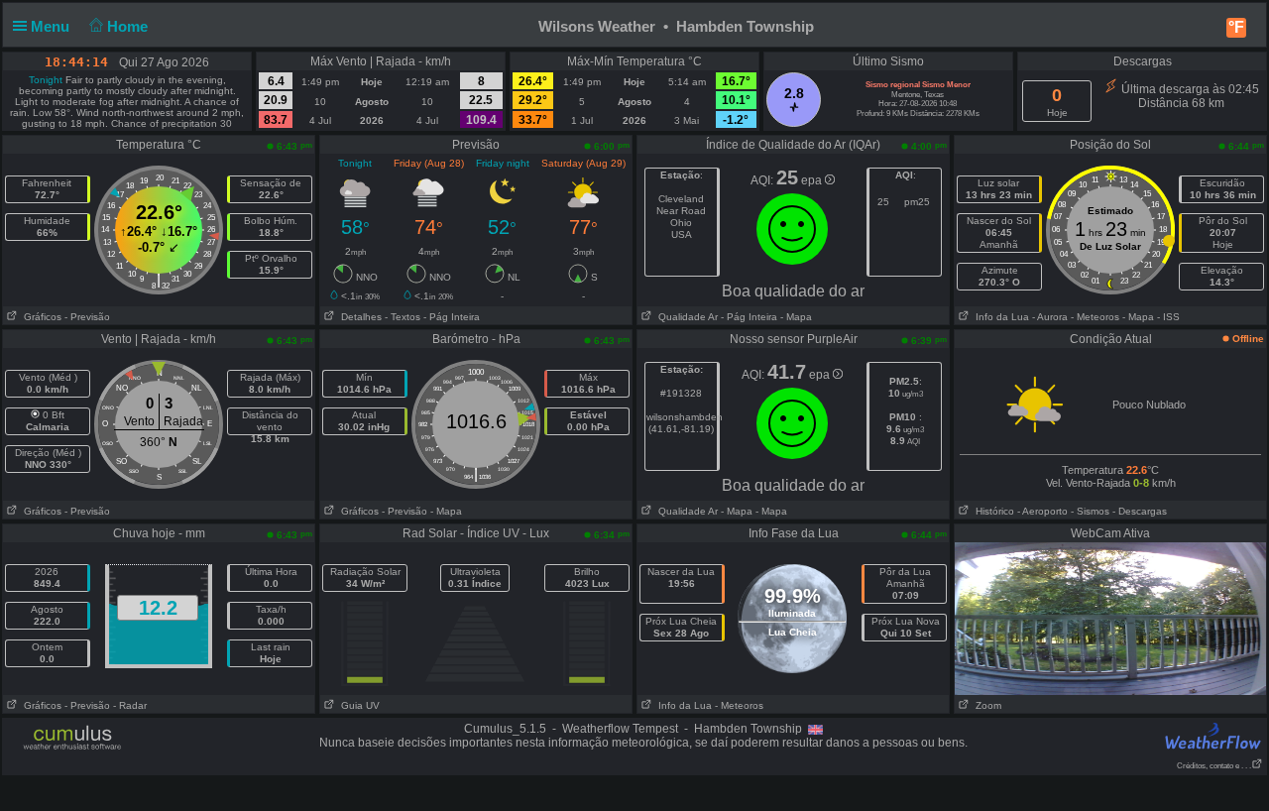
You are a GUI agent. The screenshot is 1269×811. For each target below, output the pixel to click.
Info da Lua (999, 316)
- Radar (130, 705)
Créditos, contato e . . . (1214, 765)
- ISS (1168, 316)
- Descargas (1139, 511)
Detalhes (358, 316)
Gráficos (39, 316)
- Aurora (1050, 316)
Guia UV (357, 705)
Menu (52, 26)
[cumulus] (73, 739)
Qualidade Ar (685, 316)
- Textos (402, 316)
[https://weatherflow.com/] (1213, 735)
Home (129, 26)
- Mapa (794, 316)
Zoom (985, 705)
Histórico (992, 511)
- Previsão (87, 316)
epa (813, 180)
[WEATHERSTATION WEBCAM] (1110, 618)
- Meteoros (1095, 316)
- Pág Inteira (451, 316)
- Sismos (1090, 511)
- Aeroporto (1042, 511)
